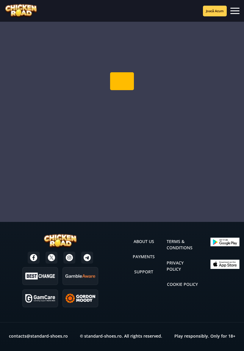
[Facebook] (34, 258)
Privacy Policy (175, 266)
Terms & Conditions (180, 244)
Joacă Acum (215, 11)
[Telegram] (87, 258)
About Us (144, 241)
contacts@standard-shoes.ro (38, 336)
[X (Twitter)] (51, 258)
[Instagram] (69, 258)
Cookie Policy (182, 284)
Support (143, 272)
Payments (144, 256)
